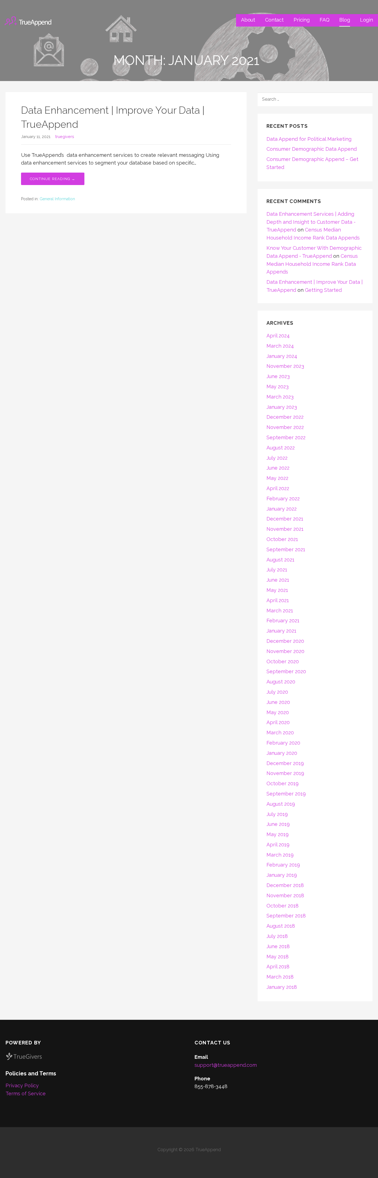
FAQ (325, 20)
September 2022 (285, 437)
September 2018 (286, 916)
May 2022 (277, 478)
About (248, 20)
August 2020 (280, 682)
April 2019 (277, 844)
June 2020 (278, 702)
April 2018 (277, 966)
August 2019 (280, 804)
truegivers (64, 136)
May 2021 (277, 590)
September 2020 (286, 671)
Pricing (302, 20)
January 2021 (281, 631)
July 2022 (277, 458)
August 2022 (280, 448)
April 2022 (277, 488)
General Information (57, 199)
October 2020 (282, 661)
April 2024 (278, 336)
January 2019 (281, 875)
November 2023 (285, 366)
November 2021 (285, 529)
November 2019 (285, 773)
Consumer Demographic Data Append (311, 149)
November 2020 (285, 651)
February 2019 (283, 865)
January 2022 (281, 509)
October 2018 (282, 906)
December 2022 (285, 417)
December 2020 (285, 641)
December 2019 (285, 763)
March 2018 (280, 977)
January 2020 (281, 753)
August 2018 (280, 926)
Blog (344, 20)
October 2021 (282, 539)
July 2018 (277, 936)
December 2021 (284, 519)
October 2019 (282, 783)
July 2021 (276, 570)
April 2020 (278, 722)
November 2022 (285, 427)
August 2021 (280, 560)
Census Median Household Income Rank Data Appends (312, 264)
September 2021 (285, 549)
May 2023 (277, 386)
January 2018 (281, 987)
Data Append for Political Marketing (308, 139)
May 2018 (277, 956)
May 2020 (277, 712)
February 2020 (283, 743)
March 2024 (280, 346)
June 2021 (277, 580)
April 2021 (277, 600)
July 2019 (277, 814)
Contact (274, 20)
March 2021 (279, 610)
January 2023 (281, 407)
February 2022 (283, 498)
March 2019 (280, 855)
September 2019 (286, 794)
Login (366, 20)
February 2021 (282, 620)
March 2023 (280, 397)
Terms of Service (26, 1093)
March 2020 (280, 732)
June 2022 (277, 468)
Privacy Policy (22, 1085)
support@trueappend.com (226, 1065)
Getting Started (323, 290)
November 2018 (285, 895)
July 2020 (277, 692)
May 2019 (277, 834)
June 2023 (278, 376)
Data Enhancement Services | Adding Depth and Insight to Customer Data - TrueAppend (311, 222)
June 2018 (278, 946)
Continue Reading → (53, 179)
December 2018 (285, 885)
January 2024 (281, 356)
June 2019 (278, 824)
